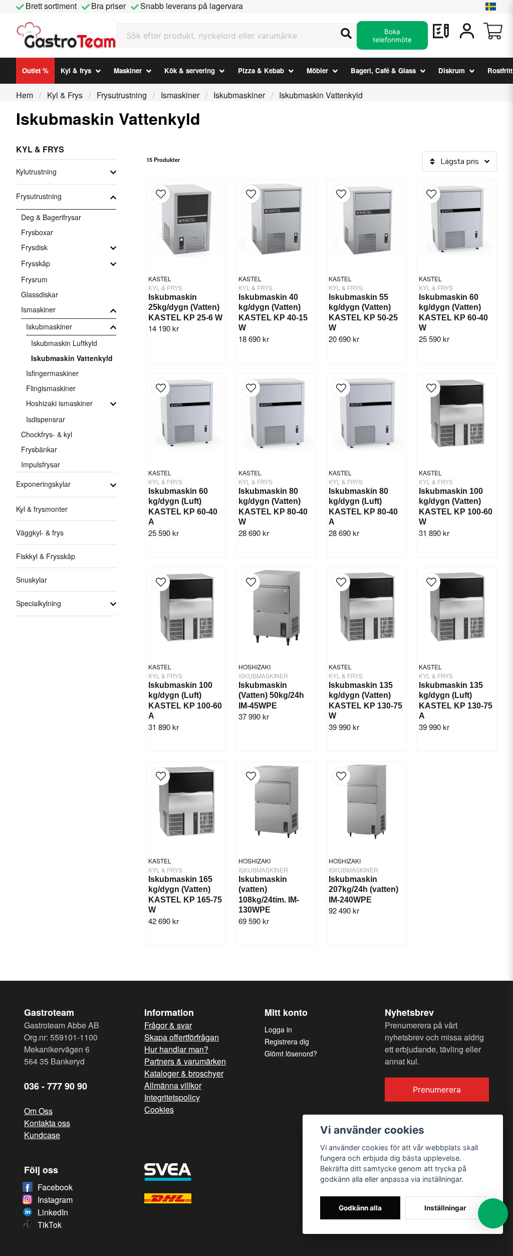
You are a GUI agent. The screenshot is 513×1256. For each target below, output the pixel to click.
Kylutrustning (36, 171)
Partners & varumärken (185, 1061)
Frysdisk (34, 247)
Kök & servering (189, 70)
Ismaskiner (180, 95)
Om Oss (38, 1111)
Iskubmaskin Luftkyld (64, 343)
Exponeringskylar (43, 484)
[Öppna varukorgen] (493, 31)
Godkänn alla (360, 1208)
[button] (491, 7)
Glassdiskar (39, 294)
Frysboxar (37, 232)
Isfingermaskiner (52, 373)
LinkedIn (53, 1212)
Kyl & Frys (65, 95)
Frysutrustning (122, 95)
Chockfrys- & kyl (46, 434)
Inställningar (445, 1208)
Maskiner (128, 70)
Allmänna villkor (172, 1085)
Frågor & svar (168, 1025)
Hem (24, 95)
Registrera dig (287, 1041)
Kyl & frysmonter (42, 509)
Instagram (55, 1199)
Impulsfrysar (40, 464)
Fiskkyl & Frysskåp (45, 556)
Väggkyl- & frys (40, 532)
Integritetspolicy (172, 1097)
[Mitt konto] (467, 31)
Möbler (317, 70)
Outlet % (35, 70)
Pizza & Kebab (261, 70)
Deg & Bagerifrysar (51, 217)
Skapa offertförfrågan (181, 1037)
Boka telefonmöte (392, 36)
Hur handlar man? (176, 1049)
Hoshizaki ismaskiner (59, 403)
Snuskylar (31, 580)
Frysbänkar (39, 449)
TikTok (50, 1224)
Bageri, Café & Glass (383, 70)
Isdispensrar (45, 419)
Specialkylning (38, 603)
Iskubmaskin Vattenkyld (72, 358)
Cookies (159, 1109)
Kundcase (42, 1135)
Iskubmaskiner (239, 95)
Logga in (278, 1029)
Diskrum (451, 70)
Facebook (55, 1187)
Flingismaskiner (51, 388)
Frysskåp (35, 263)
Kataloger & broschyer (183, 1073)
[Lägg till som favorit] (441, 31)
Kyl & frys (76, 70)
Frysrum (34, 279)
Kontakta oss (47, 1123)
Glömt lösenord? (291, 1053)
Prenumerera (437, 1090)
